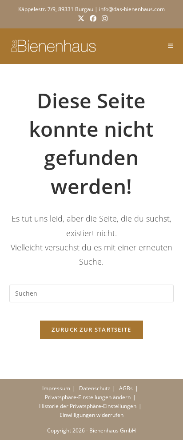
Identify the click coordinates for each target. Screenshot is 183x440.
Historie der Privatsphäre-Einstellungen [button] (87, 406)
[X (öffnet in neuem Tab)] (81, 18)
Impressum (56, 388)
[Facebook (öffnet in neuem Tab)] (93, 18)
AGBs (126, 388)
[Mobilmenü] (171, 46)
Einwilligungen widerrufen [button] (91, 415)
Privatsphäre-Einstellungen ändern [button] (88, 397)
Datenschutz (94, 388)
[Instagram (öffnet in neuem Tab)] (103, 18)
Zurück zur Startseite (91, 329)
